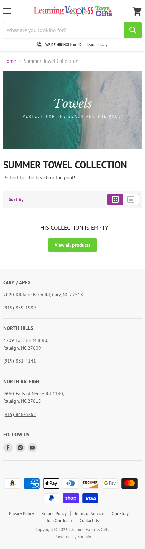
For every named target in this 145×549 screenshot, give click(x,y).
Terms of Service (89, 513)
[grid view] (115, 199)
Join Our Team (59, 520)
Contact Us (89, 520)
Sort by (16, 199)
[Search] (133, 30)
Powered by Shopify (72, 537)
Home (9, 61)
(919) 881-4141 (19, 361)
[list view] (131, 199)
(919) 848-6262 (19, 414)
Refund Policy (54, 513)
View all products (72, 245)
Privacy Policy (21, 513)
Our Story (120, 513)
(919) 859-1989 (19, 308)
